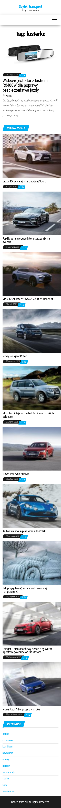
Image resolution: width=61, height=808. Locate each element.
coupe (6, 733)
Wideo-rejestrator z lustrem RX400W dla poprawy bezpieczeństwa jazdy (25, 85)
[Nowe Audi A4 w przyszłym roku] (32, 683)
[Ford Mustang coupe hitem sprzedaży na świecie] (32, 213)
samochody (9, 772)
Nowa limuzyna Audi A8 (16, 474)
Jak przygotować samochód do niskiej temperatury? (25, 590)
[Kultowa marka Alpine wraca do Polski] (32, 505)
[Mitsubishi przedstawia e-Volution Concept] (32, 273)
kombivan (8, 746)
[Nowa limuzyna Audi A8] (32, 448)
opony (6, 759)
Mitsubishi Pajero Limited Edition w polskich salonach (28, 415)
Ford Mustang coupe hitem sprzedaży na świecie (26, 240)
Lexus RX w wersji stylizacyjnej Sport (24, 181)
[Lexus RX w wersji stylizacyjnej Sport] (32, 156)
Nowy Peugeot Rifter (15, 356)
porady (6, 765)
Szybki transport (30, 6)
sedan (6, 778)
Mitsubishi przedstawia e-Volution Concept (28, 299)
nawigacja (8, 753)
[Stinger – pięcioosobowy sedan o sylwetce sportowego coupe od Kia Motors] (32, 623)
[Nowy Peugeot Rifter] (32, 330)
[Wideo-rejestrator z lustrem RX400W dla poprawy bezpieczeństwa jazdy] (30, 54)
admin (9, 96)
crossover (8, 740)
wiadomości (9, 791)
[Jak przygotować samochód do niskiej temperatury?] (32, 563)
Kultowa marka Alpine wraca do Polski (24, 531)
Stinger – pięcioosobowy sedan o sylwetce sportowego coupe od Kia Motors (28, 650)
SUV (5, 785)
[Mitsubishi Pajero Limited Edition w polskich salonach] (32, 388)
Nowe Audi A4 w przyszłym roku (21, 709)
